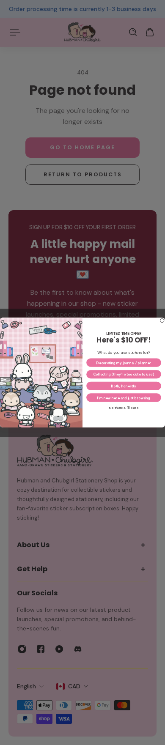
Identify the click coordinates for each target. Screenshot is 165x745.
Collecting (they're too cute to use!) (124, 374)
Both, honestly (123, 386)
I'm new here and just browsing (123, 397)
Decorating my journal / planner (123, 363)
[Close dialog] (162, 320)
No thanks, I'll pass (123, 407)
